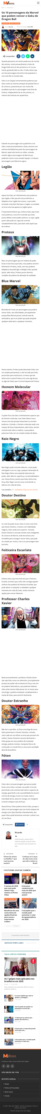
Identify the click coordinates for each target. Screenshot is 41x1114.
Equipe (7, 1084)
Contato (7, 1096)
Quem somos (9, 1092)
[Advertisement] (20, 120)
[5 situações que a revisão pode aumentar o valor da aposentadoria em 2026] (29, 903)
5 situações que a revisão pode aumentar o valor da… (25, 1040)
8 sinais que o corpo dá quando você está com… (25, 1029)
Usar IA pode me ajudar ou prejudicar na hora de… (24, 1007)
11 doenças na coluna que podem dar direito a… (23, 1018)
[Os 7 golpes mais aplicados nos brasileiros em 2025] (20, 966)
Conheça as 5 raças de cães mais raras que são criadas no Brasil (29, 860)
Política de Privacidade (12, 1088)
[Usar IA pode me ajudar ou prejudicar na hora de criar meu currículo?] (8, 1009)
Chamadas (5, 23)
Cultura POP (26, 874)
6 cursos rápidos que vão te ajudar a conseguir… (24, 996)
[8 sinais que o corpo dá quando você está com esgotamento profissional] (8, 1031)
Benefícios (26, 899)
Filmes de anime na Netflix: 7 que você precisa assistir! (10, 860)
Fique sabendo (15, 23)
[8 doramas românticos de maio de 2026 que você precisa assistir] (29, 878)
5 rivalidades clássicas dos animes (25, 490)
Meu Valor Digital (25, 1111)
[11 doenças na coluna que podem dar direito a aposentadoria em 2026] (8, 1020)
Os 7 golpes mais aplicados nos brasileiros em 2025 (19, 980)
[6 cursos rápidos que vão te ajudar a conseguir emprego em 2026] (8, 998)
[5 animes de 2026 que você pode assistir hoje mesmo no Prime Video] (11, 878)
